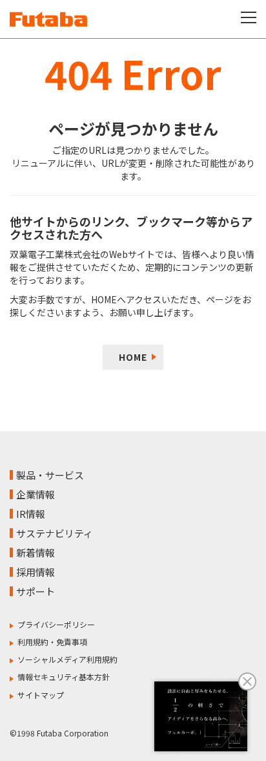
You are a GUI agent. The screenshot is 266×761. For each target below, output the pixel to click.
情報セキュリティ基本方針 (63, 676)
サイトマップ (40, 694)
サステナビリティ (54, 533)
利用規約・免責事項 (52, 641)
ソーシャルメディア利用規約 (67, 659)
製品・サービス (50, 475)
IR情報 (30, 513)
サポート (35, 591)
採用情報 (35, 572)
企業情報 (35, 494)
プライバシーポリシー (56, 624)
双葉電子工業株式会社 (48, 19)
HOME (133, 356)
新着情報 (35, 552)
